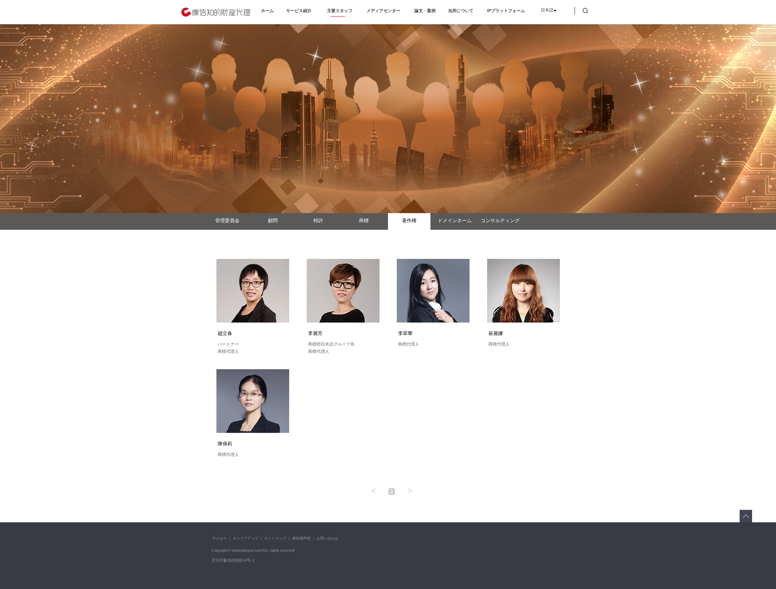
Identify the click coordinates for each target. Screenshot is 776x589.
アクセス (219, 538)
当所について (460, 10)
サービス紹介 (299, 10)
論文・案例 (425, 10)
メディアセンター (383, 10)
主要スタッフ (340, 10)
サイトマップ (275, 538)
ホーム (267, 10)
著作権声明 (301, 538)
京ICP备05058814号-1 (233, 560)
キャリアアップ (245, 538)
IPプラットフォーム (506, 10)
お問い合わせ (327, 538)
